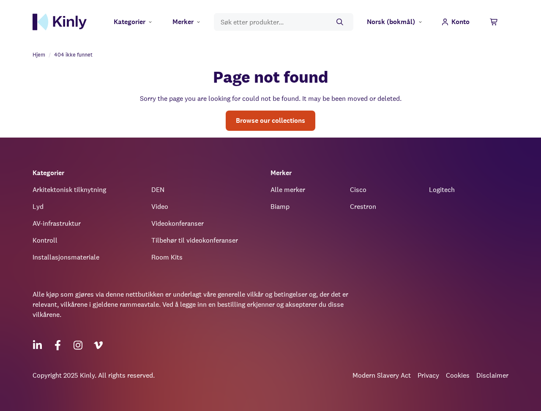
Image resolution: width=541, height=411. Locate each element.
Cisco (358, 189)
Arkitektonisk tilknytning (69, 189)
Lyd (38, 206)
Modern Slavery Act (381, 375)
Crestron (363, 206)
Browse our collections (270, 120)
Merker (183, 21)
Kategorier (129, 21)
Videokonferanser (177, 223)
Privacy (428, 375)
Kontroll (45, 240)
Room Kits (167, 257)
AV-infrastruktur (57, 223)
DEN (157, 189)
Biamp (280, 206)
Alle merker (287, 189)
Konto (460, 21)
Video (159, 206)
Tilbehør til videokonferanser (194, 240)
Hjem (39, 54)
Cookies (458, 375)
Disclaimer (492, 375)
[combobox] (283, 22)
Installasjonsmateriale (66, 257)
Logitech (442, 189)
